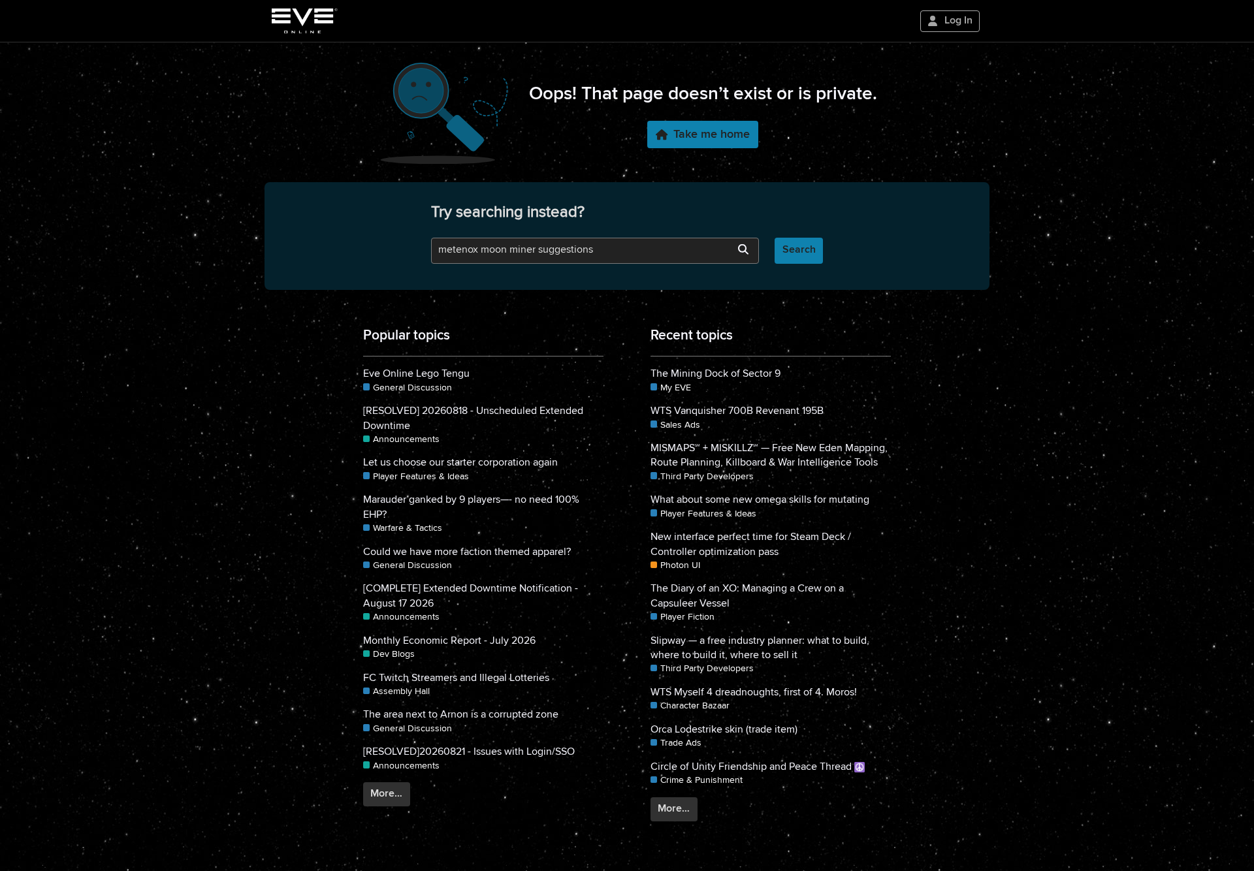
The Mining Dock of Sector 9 (715, 374)
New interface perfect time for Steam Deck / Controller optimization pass (751, 544)
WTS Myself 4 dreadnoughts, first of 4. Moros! (754, 693)
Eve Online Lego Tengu (416, 374)
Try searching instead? (508, 212)
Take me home (711, 134)
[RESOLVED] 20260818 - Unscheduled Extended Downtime (473, 418)
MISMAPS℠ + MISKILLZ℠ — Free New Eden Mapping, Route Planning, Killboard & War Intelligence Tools (769, 455)
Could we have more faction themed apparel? (467, 552)
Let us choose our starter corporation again (460, 463)
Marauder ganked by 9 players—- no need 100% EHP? (471, 507)
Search (799, 250)
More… (386, 794)
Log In (958, 21)
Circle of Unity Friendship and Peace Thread (752, 767)
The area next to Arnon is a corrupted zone (460, 715)
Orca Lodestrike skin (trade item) (724, 730)
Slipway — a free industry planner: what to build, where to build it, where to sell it (760, 648)
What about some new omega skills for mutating (760, 500)
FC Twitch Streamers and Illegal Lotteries (456, 678)
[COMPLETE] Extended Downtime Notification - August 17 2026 (470, 596)
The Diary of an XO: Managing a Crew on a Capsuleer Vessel (747, 596)
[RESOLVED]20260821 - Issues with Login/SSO (469, 752)
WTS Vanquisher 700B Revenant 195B (737, 411)
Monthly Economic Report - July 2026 (449, 641)
